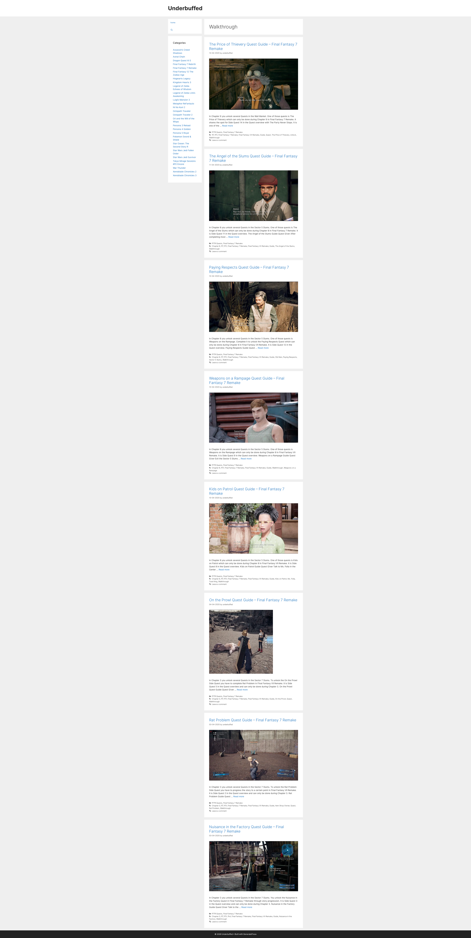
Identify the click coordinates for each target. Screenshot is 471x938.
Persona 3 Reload (181, 125)
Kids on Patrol (281, 579)
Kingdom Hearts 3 (182, 82)
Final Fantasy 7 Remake (232, 132)
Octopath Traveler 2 (182, 115)
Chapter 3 (216, 699)
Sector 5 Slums (215, 360)
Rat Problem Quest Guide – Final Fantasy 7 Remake (252, 720)
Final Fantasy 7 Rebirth (184, 64)
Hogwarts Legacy (181, 78)
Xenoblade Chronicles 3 (184, 175)
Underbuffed (185, 8)
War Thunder (179, 168)
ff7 (213, 135)
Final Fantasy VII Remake (249, 135)
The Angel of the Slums (284, 246)
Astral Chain (179, 56)
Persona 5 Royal (181, 133)
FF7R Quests (217, 132)
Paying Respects (290, 357)
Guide (262, 135)
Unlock (293, 135)
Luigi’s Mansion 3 (181, 100)
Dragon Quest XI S (182, 60)
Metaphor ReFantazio (183, 103)
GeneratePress (249, 934)
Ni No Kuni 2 (179, 107)
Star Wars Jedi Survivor (184, 157)
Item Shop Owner (282, 806)
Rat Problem (214, 808)
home (172, 22)
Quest (268, 135)
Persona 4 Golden (182, 129)
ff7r (216, 135)
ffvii (229, 916)
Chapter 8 (216, 246)
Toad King (213, 581)
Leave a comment (219, 140)
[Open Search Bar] (185, 30)
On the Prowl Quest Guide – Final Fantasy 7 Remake (253, 600)
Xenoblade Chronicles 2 (184, 171)
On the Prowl (280, 699)
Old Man (278, 357)
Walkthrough (214, 138)
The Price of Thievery (280, 135)
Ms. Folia (291, 579)
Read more (227, 125)
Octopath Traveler (182, 111)
